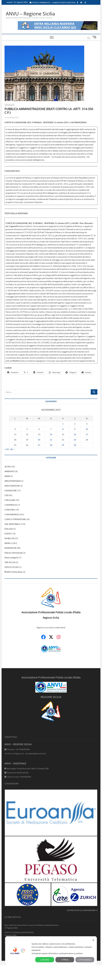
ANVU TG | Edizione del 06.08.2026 (19, 932)
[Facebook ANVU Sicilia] (43, 638)
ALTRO (8, 466)
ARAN (7, 476)
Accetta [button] (45, 959)
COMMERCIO (11, 505)
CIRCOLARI (10, 500)
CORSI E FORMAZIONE (15, 519)
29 (63, 445)
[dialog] (51, 950)
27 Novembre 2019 (12, 117)
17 (87, 434)
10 (87, 429)
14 (51, 434)
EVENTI (8, 533)
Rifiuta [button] (66, 959)
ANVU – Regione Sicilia (30, 14)
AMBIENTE (10, 471)
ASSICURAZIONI (12, 485)
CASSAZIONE (9, 104)
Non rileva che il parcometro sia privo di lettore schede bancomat (31, 925)
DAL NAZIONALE (12, 524)
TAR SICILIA (10, 562)
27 (39, 445)
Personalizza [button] (85, 959)
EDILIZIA (9, 529)
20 (39, 439)
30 (75, 445)
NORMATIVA (10, 548)
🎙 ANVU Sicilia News (14, 572)
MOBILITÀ (9, 538)
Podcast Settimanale (14, 553)
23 (75, 439)
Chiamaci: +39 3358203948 (17, 749)
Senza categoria (11, 557)
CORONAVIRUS (12, 514)
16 (75, 434)
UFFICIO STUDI (12, 567)
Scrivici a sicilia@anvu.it (41, 2)
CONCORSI (10, 509)
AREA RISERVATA (12, 481)
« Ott (7, 449)
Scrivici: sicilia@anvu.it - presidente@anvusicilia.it (25, 753)
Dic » (12, 449)
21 (51, 439)
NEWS (7, 543)
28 (51, 445)
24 (87, 439)
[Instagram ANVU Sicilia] (58, 638)
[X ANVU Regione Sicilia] (51, 638)
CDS (6, 495)
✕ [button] (93, 940)
